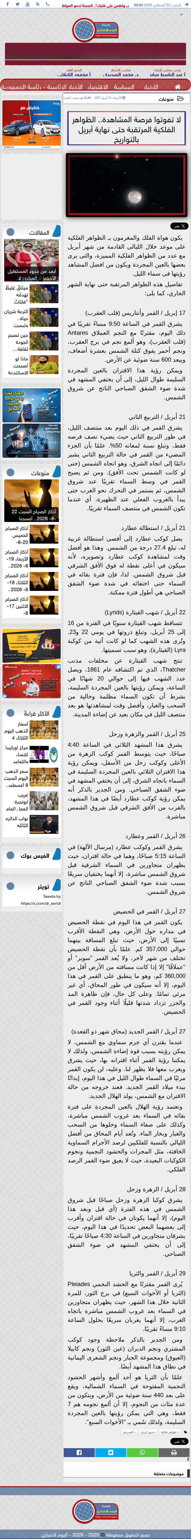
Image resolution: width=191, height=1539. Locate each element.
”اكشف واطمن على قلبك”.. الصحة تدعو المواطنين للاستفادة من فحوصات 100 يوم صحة (99, 4)
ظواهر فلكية (168, 1432)
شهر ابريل (147, 1432)
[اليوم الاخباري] (31, 405)
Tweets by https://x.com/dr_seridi (41, 899)
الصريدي (128, 1432)
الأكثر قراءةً (36, 712)
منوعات (166, 98)
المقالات (39, 231)
